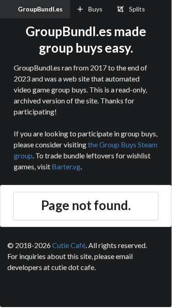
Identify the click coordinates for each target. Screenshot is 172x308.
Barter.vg (66, 166)
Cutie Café (69, 245)
